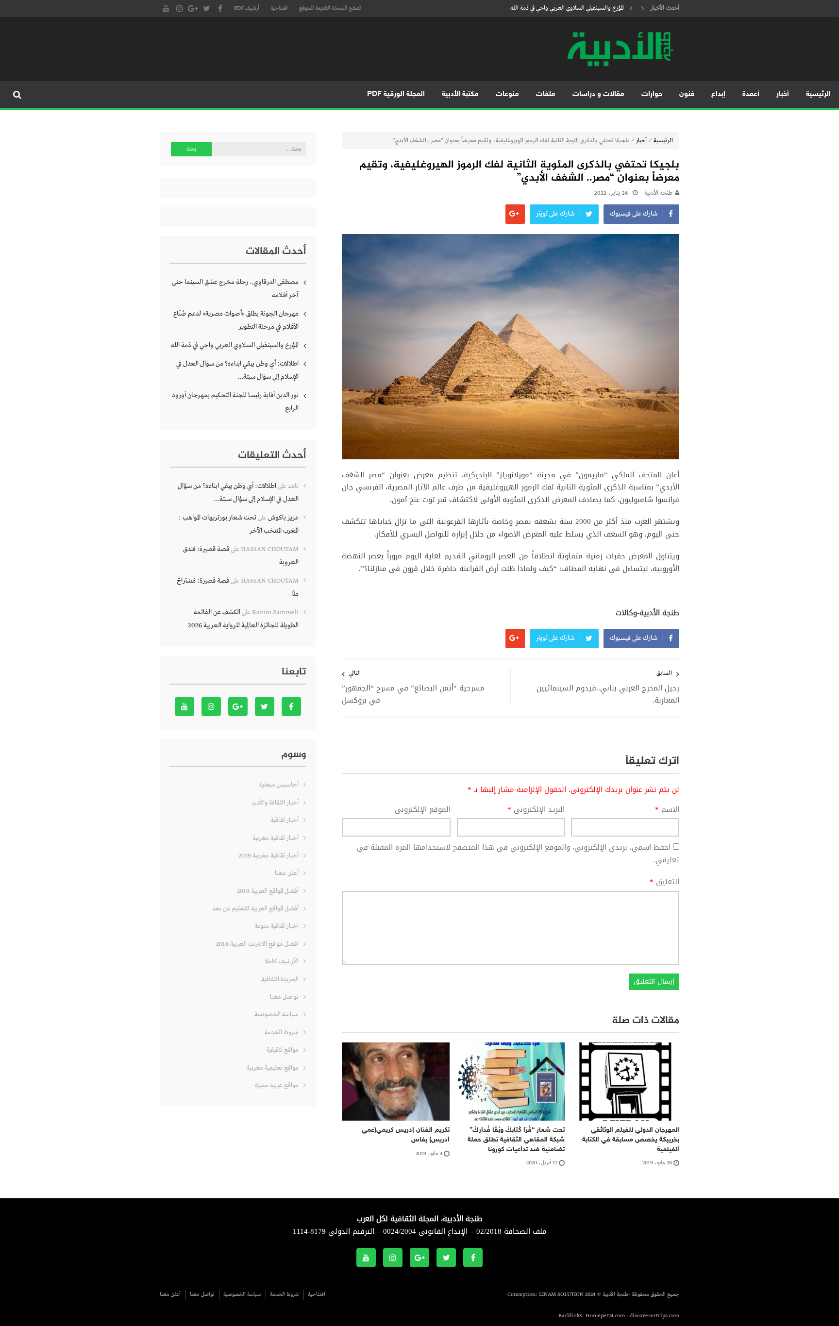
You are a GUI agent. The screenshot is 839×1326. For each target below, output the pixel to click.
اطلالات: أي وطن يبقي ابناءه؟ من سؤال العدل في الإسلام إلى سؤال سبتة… (237, 370)
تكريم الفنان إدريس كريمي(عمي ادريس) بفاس (406, 1135)
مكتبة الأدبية (460, 94)
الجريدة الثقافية (280, 979)
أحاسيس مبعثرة (279, 785)
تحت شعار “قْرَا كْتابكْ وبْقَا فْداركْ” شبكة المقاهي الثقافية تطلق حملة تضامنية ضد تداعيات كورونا (516, 1139)
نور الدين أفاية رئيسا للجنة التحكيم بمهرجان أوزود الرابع (235, 402)
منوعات (507, 94)
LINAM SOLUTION (561, 1294)
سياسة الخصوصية (276, 1014)
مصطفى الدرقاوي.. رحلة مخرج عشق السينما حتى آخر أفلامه (235, 289)
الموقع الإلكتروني (423, 810)
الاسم (667, 810)
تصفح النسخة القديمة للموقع (330, 8)
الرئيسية (818, 94)
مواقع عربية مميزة (277, 1085)
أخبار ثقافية (284, 820)
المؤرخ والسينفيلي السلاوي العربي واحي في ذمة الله (567, 8)
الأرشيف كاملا (282, 961)
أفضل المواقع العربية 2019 (268, 891)
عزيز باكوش (283, 517)
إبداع (718, 94)
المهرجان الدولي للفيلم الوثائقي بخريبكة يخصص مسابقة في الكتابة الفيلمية (630, 1139)
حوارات (651, 94)
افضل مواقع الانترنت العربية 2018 (257, 944)
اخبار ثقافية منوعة (276, 926)
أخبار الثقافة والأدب (275, 803)
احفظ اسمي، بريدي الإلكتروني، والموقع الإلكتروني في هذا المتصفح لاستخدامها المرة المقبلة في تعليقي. (518, 853)
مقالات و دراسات (598, 94)
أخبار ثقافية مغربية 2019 (268, 856)
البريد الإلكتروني (536, 810)
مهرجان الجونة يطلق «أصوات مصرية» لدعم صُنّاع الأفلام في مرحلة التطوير (236, 320)
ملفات (545, 94)
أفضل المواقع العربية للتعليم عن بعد (255, 909)
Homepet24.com (605, 1315)
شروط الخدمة (282, 1032)
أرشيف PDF (246, 8)
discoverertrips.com (654, 1315)
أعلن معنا (287, 873)
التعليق (664, 882)
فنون (686, 94)
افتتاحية (279, 8)
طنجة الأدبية (658, 193)
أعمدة (750, 94)
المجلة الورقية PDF (396, 94)
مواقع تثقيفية (282, 1050)
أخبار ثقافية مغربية (275, 838)
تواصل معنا (284, 997)
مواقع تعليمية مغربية (273, 1068)
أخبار (782, 94)
